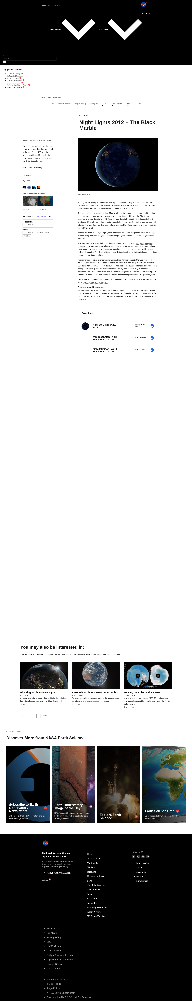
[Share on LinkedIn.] (34, 187)
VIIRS (50, 216)
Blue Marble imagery (130, 225)
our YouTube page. (149, 233)
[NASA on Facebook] (133, 856)
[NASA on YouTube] (148, 856)
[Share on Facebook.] (29, 187)
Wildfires (27, 236)
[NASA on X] (143, 856)
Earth (52, 104)
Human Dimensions (42, 232)
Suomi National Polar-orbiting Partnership (106, 216)
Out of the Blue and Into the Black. (95, 282)
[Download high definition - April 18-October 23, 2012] (152, 351)
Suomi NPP (41, 216)
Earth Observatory (64, 104)
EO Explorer (94, 104)
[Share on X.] (24, 187)
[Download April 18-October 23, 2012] (152, 327)
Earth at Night (28, 224)
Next (45, 716)
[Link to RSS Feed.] (38, 187)
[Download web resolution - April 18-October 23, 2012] (152, 339)
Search (139, 104)
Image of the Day (80, 104)
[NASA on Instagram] (138, 856)
